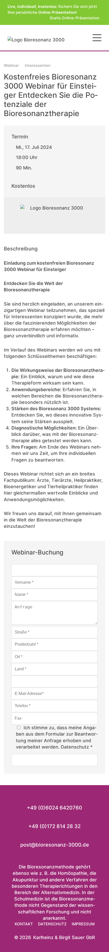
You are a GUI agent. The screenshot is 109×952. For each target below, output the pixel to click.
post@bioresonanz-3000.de (54, 845)
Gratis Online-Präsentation (75, 17)
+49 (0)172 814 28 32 (54, 826)
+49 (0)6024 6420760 (54, 808)
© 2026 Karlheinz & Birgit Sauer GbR (54, 937)
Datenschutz (75, 747)
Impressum (83, 924)
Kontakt (24, 924)
